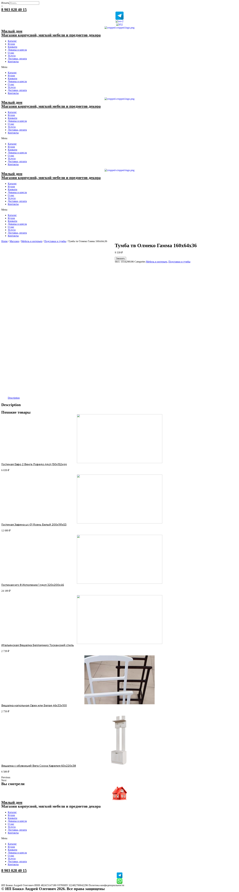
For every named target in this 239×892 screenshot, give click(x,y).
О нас (11, 52)
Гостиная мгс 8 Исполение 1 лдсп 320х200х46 (32, 584)
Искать (5, 2)
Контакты (13, 61)
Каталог (12, 41)
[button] (119, 67)
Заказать (120, 258)
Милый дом (11, 31)
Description (14, 397)
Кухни (11, 44)
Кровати (12, 46)
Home (4, 241)
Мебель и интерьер (31, 241)
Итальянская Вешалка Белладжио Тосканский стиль (37, 645)
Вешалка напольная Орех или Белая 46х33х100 (34, 705)
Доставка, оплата (17, 58)
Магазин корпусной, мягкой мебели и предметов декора (51, 35)
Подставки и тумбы (55, 241)
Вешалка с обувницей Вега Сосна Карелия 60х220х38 (38, 765)
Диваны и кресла (17, 49)
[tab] (14, 397)
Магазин (14, 241)
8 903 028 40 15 (14, 9)
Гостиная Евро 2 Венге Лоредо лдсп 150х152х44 (34, 464)
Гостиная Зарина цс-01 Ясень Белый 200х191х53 (33, 524)
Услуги (12, 55)
